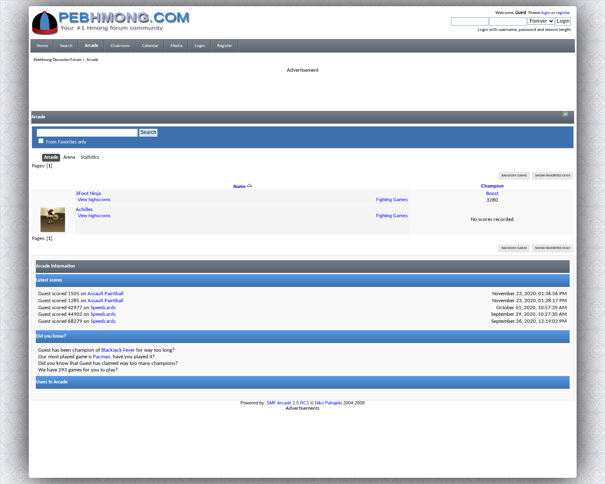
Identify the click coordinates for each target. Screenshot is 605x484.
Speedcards (103, 307)
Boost (492, 193)
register (563, 13)
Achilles (84, 209)
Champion (492, 185)
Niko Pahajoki (328, 402)
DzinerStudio (313, 469)
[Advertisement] (302, 92)
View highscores (94, 199)
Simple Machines (330, 459)
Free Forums (315, 464)
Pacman (101, 356)
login (545, 13)
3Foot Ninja (88, 193)
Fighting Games (392, 199)
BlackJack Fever (118, 350)
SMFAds (285, 464)
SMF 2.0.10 (270, 459)
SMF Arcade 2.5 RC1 (288, 402)
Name (240, 186)
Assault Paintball (105, 293)
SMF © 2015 (297, 459)
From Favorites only (66, 142)
